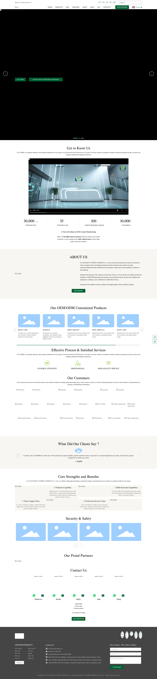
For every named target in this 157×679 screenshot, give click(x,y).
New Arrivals (18, 648)
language (19, 662)
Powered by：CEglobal (104, 675)
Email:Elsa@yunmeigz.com (55, 648)
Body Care (17, 651)
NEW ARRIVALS (98, 330)
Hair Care (17, 656)
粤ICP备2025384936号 (91, 675)
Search (139, 2)
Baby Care (30, 658)
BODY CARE (22, 330)
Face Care (17, 653)
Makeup (30, 653)
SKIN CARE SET (73, 330)
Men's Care (31, 656)
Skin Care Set (31, 648)
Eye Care (30, 651)
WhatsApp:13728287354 (54, 651)
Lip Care (17, 658)
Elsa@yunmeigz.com (26, 2)
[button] (75, 138)
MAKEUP (46, 330)
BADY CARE (121, 330)
